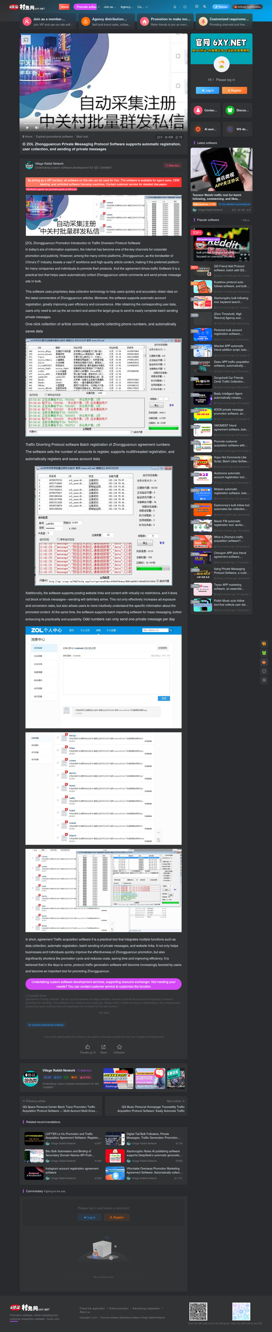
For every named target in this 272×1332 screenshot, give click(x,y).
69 (75, 1077)
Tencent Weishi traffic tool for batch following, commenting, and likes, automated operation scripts (217, 199)
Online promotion (118, 1308)
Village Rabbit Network (49, 163)
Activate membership (249, 6)
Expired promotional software (54, 136)
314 (59, 1077)
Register (118, 1217)
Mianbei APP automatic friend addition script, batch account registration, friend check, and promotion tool (231, 351)
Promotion (63, 243)
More (246, 220)
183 (49, 1077)
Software (165, 268)
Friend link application (92, 1308)
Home (28, 136)
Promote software (109, 1317)
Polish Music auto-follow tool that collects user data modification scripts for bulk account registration (231, 606)
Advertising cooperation (146, 1308)
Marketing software (130, 1317)
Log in (91, 1217)
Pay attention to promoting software (239, 204)
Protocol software (65, 444)
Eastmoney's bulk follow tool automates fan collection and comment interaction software (231, 511)
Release (223, 6)
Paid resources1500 (205, 204)
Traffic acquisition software (72, 939)
